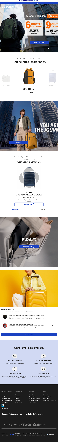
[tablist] (29, 209)
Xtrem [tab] (43, 209)
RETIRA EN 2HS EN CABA (29, 3)
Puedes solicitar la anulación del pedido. (43, 363)
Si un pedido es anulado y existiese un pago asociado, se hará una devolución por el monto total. (15, 377)
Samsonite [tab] (15, 209)
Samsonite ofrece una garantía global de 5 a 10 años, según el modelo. (43, 377)
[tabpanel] (29, 181)
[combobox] (51, 434)
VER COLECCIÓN (27, 204)
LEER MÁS (30, 334)
